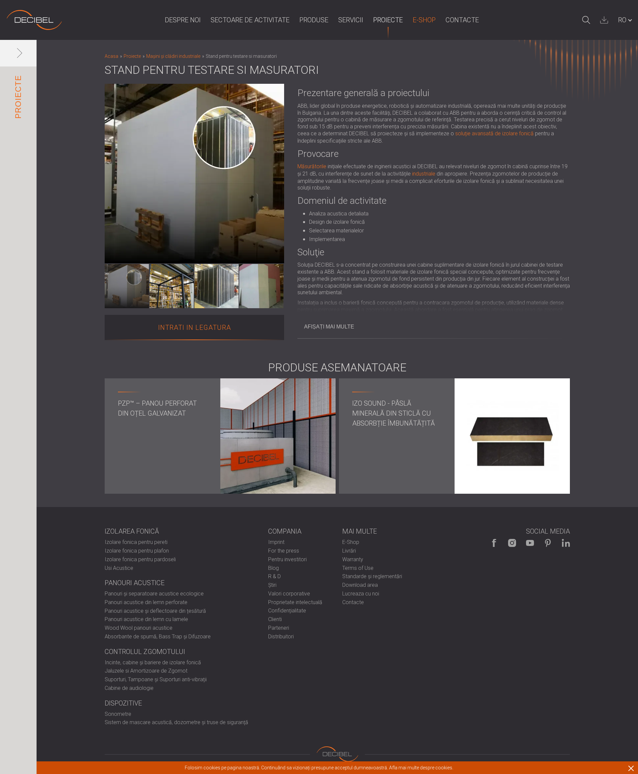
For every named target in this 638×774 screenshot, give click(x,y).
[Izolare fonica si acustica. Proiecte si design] (34, 20)
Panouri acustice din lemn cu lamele (146, 619)
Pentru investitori (287, 559)
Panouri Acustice (134, 583)
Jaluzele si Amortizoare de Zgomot (146, 671)
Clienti (275, 619)
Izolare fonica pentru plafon (137, 551)
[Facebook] (494, 543)
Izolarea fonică (132, 531)
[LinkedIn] (566, 543)
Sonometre (118, 714)
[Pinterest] (548, 543)
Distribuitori (281, 636)
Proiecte (388, 20)
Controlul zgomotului (145, 652)
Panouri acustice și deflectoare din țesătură (155, 611)
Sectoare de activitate (250, 20)
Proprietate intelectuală (295, 602)
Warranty (352, 559)
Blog (273, 568)
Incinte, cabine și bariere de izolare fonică (153, 662)
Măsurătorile (311, 166)
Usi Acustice (119, 568)
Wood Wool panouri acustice (138, 628)
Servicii (350, 20)
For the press (283, 551)
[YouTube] (530, 543)
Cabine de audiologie (129, 688)
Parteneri (278, 628)
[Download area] (604, 20)
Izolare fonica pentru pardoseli (140, 559)
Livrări (349, 551)
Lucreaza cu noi (360, 593)
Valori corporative (289, 593)
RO (622, 20)
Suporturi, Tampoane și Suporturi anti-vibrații (156, 679)
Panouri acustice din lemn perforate (146, 602)
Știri (272, 585)
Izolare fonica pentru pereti (136, 542)
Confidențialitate (287, 610)
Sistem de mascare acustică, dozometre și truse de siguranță (176, 722)
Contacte (462, 20)
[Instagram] (512, 543)
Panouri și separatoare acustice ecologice (154, 593)
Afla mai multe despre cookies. (421, 767)
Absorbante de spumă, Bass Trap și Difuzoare (158, 636)
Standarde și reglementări (372, 576)
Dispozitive (123, 703)
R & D (274, 576)
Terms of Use (357, 568)
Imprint (276, 542)
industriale (423, 174)
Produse (313, 20)
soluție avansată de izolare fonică (494, 133)
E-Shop (424, 20)
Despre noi (183, 20)
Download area (360, 585)
